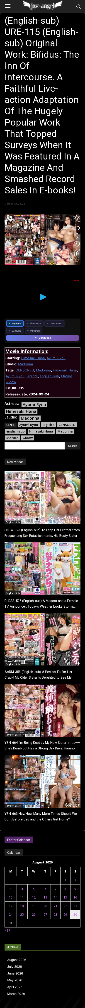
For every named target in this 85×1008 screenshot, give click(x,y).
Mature (66, 376)
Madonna (25, 364)
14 (55, 897)
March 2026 (16, 994)
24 (10, 914)
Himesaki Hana (33, 358)
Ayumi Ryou (56, 358)
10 (10, 897)
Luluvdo (16, 330)
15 (65, 897)
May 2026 (14, 980)
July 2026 (14, 966)
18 (22, 906)
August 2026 (16, 960)
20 (45, 906)
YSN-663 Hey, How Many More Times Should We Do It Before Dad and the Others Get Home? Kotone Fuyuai (41, 819)
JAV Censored (13, 735)
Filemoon (35, 323)
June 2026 (15, 973)
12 (34, 897)
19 (34, 906)
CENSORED (24, 370)
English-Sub (13, 522)
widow (11, 382)
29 (65, 914)
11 (22, 897)
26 (34, 914)
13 (45, 897)
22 (65, 906)
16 (75, 897)
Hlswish (16, 323)
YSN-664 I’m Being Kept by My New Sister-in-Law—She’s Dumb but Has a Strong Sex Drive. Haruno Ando (42, 748)
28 (55, 914)
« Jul (7, 930)
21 (55, 906)
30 (75, 914)
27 (45, 914)
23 (75, 906)
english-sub (49, 376)
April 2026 (14, 987)
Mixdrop (35, 330)
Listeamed (56, 323)
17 (10, 906)
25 (22, 914)
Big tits (32, 376)
